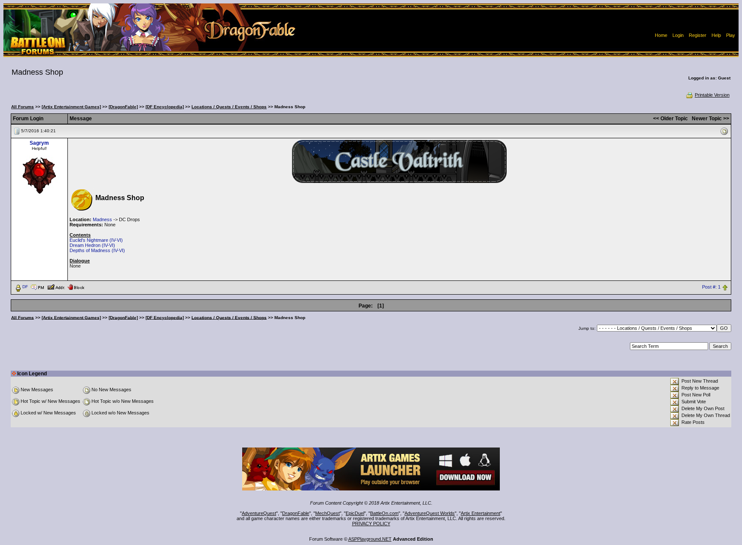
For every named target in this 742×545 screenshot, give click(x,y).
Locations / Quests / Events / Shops (229, 106)
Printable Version (712, 94)
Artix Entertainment (480, 513)
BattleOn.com (384, 513)
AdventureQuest (259, 513)
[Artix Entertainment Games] (71, 106)
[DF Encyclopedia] (165, 106)
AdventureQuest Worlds (429, 513)
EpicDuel (355, 513)
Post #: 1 (711, 286)
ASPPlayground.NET (370, 539)
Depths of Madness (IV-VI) (97, 250)
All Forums (22, 106)
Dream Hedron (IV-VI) (92, 245)
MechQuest (327, 513)
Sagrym (39, 143)
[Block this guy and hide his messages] (76, 286)
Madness (102, 219)
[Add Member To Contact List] (56, 286)
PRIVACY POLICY (371, 523)
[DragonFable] (123, 106)
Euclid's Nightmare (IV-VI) (96, 240)
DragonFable (295, 513)
